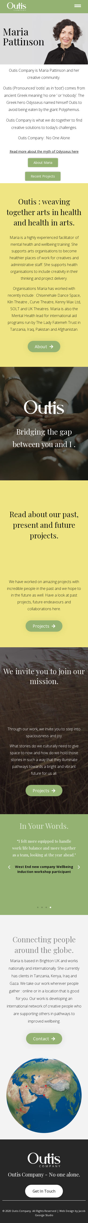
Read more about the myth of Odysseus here (44, 151)
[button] (37, 907)
